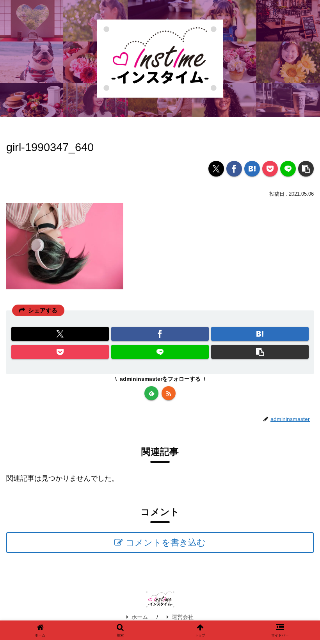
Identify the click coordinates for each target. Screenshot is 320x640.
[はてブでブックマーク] (252, 168)
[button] (306, 168)
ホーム (140, 617)
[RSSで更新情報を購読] (169, 393)
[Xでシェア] (216, 168)
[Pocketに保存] (270, 168)
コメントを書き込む (166, 542)
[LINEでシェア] (288, 168)
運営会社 (183, 617)
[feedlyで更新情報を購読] (151, 393)
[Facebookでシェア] (234, 168)
